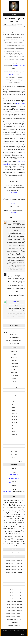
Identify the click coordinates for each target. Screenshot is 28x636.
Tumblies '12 (14, 416)
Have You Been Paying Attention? (14, 511)
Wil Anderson (21, 543)
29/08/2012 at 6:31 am (16, 302)
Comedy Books (14, 357)
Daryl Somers (7, 507)
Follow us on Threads (14, 487)
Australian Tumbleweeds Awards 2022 (14, 607)
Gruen (14, 509)
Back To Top (23, 634)
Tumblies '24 (14, 451)
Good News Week (7, 509)
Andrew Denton (13, 500)
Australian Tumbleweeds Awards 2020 (14, 601)
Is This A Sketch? (14, 384)
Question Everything (8, 522)
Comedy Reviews (14, 366)
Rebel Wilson (21, 522)
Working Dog (14, 545)
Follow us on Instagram (14, 478)
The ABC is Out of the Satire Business (14, 329)
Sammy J (11, 524)
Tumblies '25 (14, 454)
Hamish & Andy (20, 509)
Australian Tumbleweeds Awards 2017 (14, 592)
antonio (15, 301)
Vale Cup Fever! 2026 (14, 343)
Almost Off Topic (14, 351)
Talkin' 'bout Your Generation (12, 531)
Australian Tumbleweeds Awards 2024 (14, 613)
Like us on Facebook (14, 469)
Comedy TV (14, 369)
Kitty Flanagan (8, 516)
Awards (14, 354)
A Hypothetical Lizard (14, 337)
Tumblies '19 (14, 437)
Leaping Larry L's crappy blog (14, 625)
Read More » (14, 192)
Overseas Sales (14, 395)
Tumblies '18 (14, 434)
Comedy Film (14, 360)
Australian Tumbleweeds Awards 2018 (14, 595)
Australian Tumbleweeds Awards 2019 (14, 598)
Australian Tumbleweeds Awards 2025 (14, 616)
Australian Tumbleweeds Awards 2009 (14, 569)
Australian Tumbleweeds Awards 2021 (14, 604)
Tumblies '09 (14, 407)
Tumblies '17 (14, 431)
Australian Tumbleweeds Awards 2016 (14, 589)
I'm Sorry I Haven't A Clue (19, 26)
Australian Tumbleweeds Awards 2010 (14, 572)
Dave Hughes (14, 507)
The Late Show (16, 536)
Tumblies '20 (14, 440)
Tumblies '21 (14, 443)
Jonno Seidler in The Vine (20, 104)
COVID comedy (14, 372)
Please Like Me (18, 520)
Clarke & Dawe (20, 505)
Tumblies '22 (14, 445)
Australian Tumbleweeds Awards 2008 (14, 566)
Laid (15, 516)
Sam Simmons (22, 524)
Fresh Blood (21, 507)
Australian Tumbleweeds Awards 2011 (14, 575)
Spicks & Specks (20, 528)
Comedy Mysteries (14, 363)
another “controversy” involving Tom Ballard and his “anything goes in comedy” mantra (14, 163)
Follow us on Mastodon (14, 482)
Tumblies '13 (14, 419)
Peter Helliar (9, 520)
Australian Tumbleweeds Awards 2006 (14, 560)
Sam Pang (16, 524)
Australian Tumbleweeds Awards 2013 (14, 581)
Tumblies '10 (14, 410)
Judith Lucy (22, 514)
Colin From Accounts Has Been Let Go (14, 340)
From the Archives (14, 375)
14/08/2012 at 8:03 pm (16, 223)
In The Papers (14, 381)
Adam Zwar (6, 500)
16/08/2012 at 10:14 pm (16, 275)
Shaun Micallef (12, 526)
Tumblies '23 (14, 448)
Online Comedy (14, 389)
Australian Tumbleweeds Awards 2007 (14, 563)
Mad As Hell (13, 518)
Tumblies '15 (14, 425)
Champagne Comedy (14, 622)
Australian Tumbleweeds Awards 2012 (14, 578)
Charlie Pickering (15, 502)
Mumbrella (11, 74)
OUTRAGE (6, 24)
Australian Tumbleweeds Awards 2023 (14, 610)
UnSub (15, 274)
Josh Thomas (14, 514)
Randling (15, 522)
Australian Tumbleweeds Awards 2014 (14, 583)
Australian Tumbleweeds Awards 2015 (14, 586)
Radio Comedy (13, 24)
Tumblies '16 (14, 428)
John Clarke (22, 513)
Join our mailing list (7, 491)
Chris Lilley (9, 505)
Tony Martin (11, 543)
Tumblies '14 (14, 422)
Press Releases (14, 401)
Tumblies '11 (14, 413)
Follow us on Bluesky (14, 474)
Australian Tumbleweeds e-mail (14, 619)
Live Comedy (14, 387)
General (14, 378)
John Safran (6, 514)
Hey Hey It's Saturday (10, 513)
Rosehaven (5, 524)
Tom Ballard (14, 27)
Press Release (14, 398)
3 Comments (7, 26)
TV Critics (14, 457)
